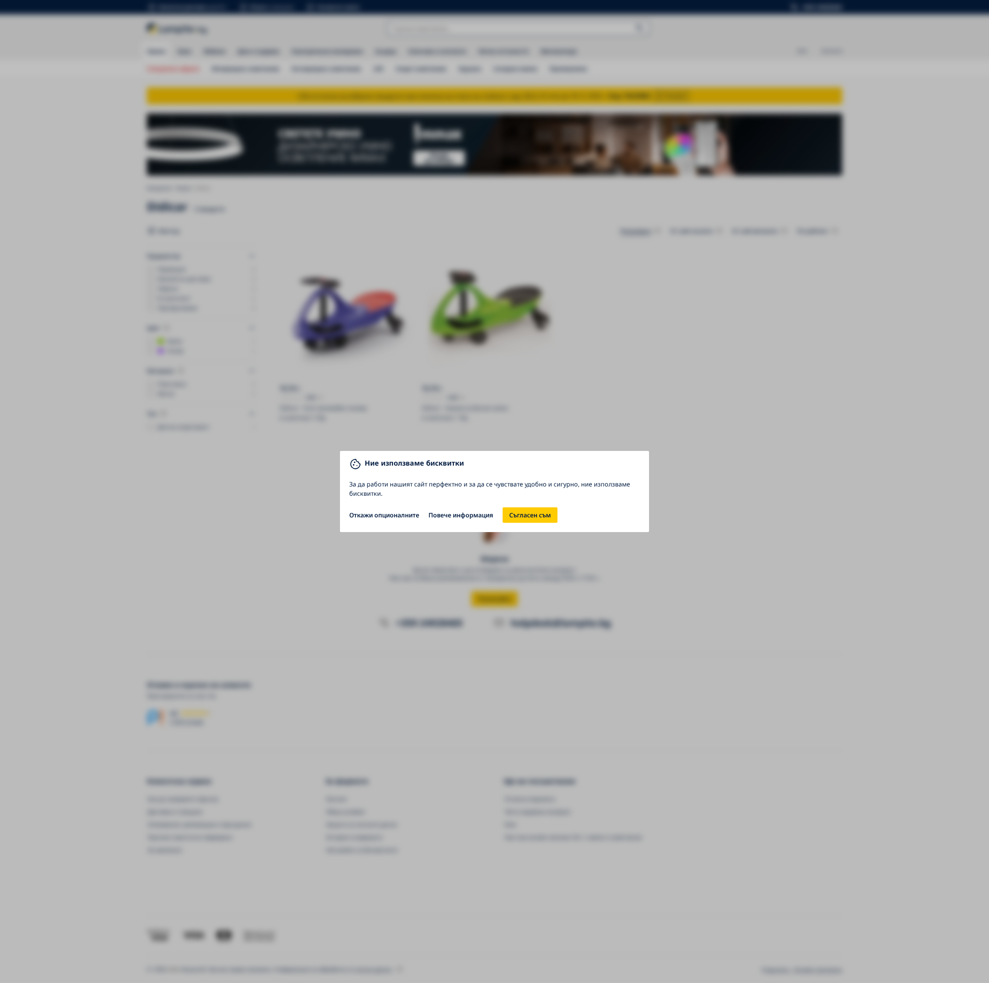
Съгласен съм (530, 515)
